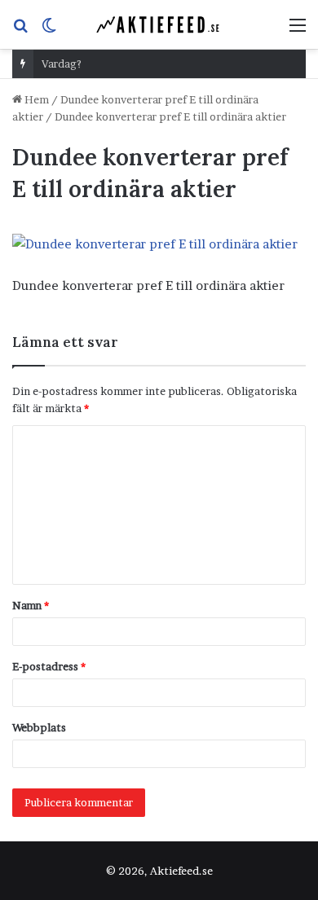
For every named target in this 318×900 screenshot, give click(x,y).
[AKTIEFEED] (159, 24)
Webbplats (39, 727)
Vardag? (62, 63)
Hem (35, 99)
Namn (30, 605)
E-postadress (49, 666)
